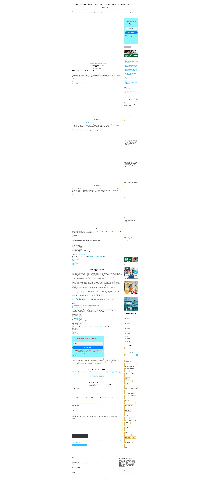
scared (74, 363)
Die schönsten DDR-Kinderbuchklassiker (131, 117)
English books (105, 7)
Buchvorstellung (92, 358)
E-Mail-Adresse (76, 405)
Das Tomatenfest (75, 388)
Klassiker (90, 4)
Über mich (74, 457)
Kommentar (74, 418)
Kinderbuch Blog (94, 360)
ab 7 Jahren (127, 331)
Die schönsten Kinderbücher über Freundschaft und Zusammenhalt (131, 99)
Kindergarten (82, 361)
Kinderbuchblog (101, 360)
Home (76, 4)
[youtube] (137, 1)
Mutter (127, 422)
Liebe (131, 415)
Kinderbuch (87, 360)
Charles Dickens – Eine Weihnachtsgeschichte (94, 383)
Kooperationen (75, 462)
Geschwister (128, 380)
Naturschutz (108, 361)
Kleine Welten (109, 384)
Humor (78, 360)
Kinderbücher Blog (115, 360)
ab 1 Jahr (126, 316)
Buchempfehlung (85, 358)
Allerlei (96, 4)
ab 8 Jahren (127, 333)
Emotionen (134, 371)
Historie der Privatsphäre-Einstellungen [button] (125, 470)
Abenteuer (128, 361)
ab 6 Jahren (127, 328)
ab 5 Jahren (127, 326)
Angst (74, 358)
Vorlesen (99, 363)
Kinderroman (128, 407)
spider (78, 363)
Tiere (85, 363)
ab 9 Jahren (127, 336)
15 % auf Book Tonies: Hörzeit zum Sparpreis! (130, 66)
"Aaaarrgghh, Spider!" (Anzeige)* (80, 298)
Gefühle (123, 4)
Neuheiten (83, 4)
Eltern (105, 358)
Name (73, 400)
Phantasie (127, 427)
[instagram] (134, 1)
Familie (115, 358)
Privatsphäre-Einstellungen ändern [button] (127, 468)
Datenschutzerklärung (95, 353)
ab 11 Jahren (127, 341)
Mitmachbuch (128, 420)
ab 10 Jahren (127, 338)
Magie (126, 417)
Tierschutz (90, 363)
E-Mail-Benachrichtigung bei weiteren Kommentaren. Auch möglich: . (97, 441)
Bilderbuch (78, 358)
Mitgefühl (99, 361)
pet (112, 361)
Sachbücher (131, 4)
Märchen (108, 4)
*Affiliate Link (75, 465)
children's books (99, 358)
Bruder (135, 363)
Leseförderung (89, 361)
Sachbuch (127, 432)
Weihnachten (115, 4)
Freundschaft (128, 376)
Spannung (127, 437)
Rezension (117, 361)
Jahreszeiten (128, 385)
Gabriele (75, 366)
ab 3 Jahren (127, 321)
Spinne (81, 363)
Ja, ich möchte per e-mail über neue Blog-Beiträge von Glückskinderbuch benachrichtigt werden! (95, 416)
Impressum (74, 470)
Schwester (128, 435)
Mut (135, 420)
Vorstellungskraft (130, 442)
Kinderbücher (108, 360)
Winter (127, 447)
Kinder (82, 360)
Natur (102, 4)
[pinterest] (136, 1)
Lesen (95, 361)
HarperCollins (80, 247)
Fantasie (133, 373)
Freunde (74, 460)
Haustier (74, 360)
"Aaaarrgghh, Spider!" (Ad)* (78, 231)
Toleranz (94, 363)
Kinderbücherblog (76, 361)
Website (74, 410)
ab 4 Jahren (127, 323)
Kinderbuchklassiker (130, 395)
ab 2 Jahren (91, 63)
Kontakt (74, 472)
